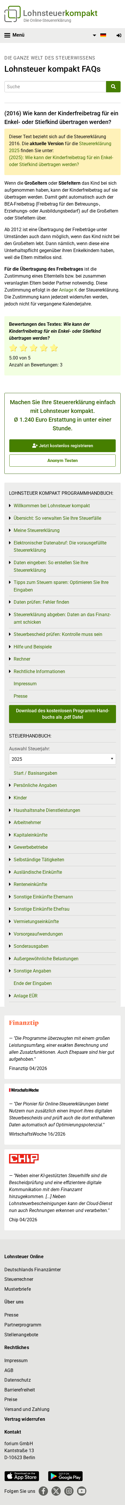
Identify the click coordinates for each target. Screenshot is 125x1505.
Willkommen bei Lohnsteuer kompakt (52, 505)
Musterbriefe (17, 1289)
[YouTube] (81, 1491)
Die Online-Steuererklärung (47, 20)
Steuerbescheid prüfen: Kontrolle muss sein (58, 634)
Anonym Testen (62, 460)
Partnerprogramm (22, 1325)
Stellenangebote (21, 1334)
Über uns (14, 1302)
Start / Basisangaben (35, 773)
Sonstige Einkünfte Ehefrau (41, 909)
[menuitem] (98, 35)
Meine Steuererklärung (37, 530)
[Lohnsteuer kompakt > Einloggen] (119, 35)
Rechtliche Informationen (39, 671)
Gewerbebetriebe (31, 847)
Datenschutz (17, 1380)
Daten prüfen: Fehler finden (41, 602)
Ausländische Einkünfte (38, 872)
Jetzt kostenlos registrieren (65, 445)
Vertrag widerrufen (24, 1419)
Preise (10, 1399)
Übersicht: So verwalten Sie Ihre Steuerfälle (57, 518)
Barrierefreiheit (19, 1390)
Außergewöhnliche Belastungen (46, 958)
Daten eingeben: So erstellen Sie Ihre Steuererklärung (51, 566)
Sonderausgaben (31, 946)
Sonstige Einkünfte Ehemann (43, 897)
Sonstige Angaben (32, 971)
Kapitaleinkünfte (30, 835)
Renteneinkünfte (30, 884)
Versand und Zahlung (26, 1409)
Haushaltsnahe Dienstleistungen (47, 810)
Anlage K (68, 290)
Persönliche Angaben (35, 785)
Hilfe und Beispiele (33, 647)
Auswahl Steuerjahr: (29, 748)
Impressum (25, 683)
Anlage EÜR (26, 996)
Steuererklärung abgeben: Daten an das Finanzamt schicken (62, 618)
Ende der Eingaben (33, 983)
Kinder (20, 798)
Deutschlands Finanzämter (32, 1269)
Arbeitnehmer (27, 822)
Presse (20, 696)
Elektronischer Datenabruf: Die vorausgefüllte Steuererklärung (60, 546)
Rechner (22, 659)
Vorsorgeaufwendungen (38, 934)
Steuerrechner (18, 1279)
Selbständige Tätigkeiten (39, 859)
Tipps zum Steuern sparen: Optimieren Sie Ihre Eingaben (61, 586)
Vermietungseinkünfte (36, 921)
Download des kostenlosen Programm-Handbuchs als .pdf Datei (62, 714)
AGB (8, 1370)
